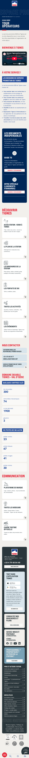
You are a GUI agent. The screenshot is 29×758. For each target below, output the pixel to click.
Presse (6, 677)
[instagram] (11, 643)
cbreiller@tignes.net (10, 359)
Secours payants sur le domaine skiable (12, 713)
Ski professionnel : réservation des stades (11, 687)
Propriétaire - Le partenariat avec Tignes (12, 680)
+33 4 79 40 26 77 (8, 356)
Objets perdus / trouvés (10, 704)
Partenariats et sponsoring (10, 675)
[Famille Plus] (14, 737)
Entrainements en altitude (10, 671)
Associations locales (9, 697)
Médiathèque (7, 673)
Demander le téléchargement (14, 170)
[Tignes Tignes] (14, 3)
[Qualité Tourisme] (8, 737)
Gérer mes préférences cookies (15, 731)
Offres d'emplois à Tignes (10, 706)
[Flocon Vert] (21, 737)
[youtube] (15, 643)
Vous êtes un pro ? (9, 16)
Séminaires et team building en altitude (11, 684)
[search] (10, 756)
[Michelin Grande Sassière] (21, 743)
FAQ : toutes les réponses (10, 701)
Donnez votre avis (8, 699)
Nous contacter (14, 566)
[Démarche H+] (7, 743)
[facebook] (7, 643)
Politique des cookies (9, 708)
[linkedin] (19, 643)
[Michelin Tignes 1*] (14, 743)
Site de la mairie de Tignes (10, 716)
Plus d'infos (14, 660)
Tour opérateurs (8, 691)
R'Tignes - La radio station (10, 710)
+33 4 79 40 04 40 (12, 562)
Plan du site (18, 727)
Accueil (3, 16)
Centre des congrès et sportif (11, 669)
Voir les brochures (14, 625)
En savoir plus (14, 608)
